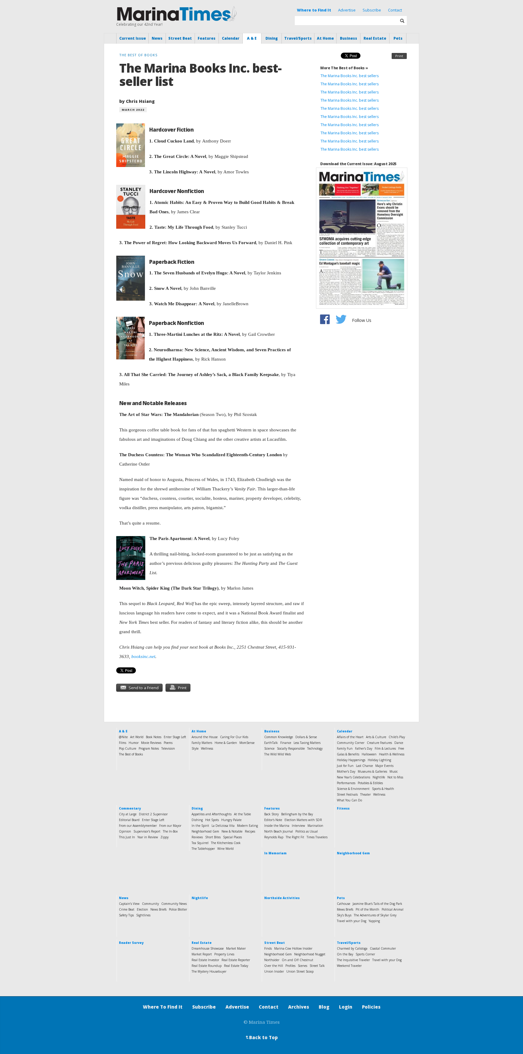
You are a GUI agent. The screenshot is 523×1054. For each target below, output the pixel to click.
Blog (324, 1007)
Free (401, 748)
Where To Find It (163, 1007)
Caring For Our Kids (234, 737)
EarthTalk (271, 743)
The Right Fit (295, 837)
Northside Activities (282, 898)
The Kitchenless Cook (226, 843)
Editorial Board (129, 820)
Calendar (230, 38)
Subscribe (372, 10)
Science (269, 748)
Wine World (225, 848)
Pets (398, 38)
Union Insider (274, 971)
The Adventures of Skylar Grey (375, 915)
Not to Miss (395, 777)
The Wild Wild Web (277, 754)
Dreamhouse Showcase (208, 948)
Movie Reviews (151, 743)
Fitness (343, 808)
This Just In (127, 837)
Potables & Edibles (370, 783)
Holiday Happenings (351, 760)
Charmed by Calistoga (352, 948)
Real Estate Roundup (207, 966)
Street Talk (317, 966)
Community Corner (350, 743)
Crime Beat (126, 909)
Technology (315, 748)
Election (142, 909)
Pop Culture (127, 748)
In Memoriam (275, 853)
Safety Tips (126, 915)
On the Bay (345, 954)
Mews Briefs (345, 909)
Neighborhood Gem (205, 831)
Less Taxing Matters (307, 743)
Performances (346, 783)
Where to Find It (314, 10)
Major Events (384, 766)
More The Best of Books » (344, 68)
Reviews (197, 837)
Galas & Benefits (348, 754)
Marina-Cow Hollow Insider (293, 948)
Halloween (369, 754)
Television (168, 748)
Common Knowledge (278, 737)
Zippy (164, 837)
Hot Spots (212, 820)
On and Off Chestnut (297, 960)
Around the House (205, 737)
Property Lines (224, 954)
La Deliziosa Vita (223, 825)
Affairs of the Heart (350, 737)
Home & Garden (226, 743)
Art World (136, 737)
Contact (395, 10)
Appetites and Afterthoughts (212, 814)
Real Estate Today (236, 966)
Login (345, 1007)
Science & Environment (353, 789)
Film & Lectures (385, 748)
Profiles (290, 966)
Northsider (271, 960)
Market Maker (236, 948)
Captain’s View (129, 904)
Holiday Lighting (379, 760)
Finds (268, 948)
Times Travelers (317, 837)
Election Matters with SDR (303, 820)
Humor (134, 743)
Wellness (207, 748)
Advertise (347, 10)
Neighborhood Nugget (309, 954)
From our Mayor (170, 825)
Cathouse (343, 904)
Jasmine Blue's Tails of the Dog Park (377, 904)
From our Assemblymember (138, 825)
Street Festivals (347, 794)
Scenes (302, 966)
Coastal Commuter (383, 948)
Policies (371, 1007)
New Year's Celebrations (353, 777)
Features (206, 38)
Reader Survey (131, 943)
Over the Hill (273, 966)
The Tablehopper (203, 848)
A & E (252, 38)
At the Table (242, 814)
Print (399, 56)
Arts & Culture (376, 737)
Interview (298, 825)
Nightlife (379, 777)
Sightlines (143, 915)
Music (394, 771)
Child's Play (397, 737)
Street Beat (180, 38)
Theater (365, 794)
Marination (315, 825)
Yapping (374, 921)
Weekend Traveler (349, 966)
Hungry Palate (231, 820)
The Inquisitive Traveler (353, 960)
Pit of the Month (367, 909)
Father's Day (363, 748)
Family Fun (345, 748)
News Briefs (158, 909)
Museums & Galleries (372, 771)
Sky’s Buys (344, 915)
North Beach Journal (278, 831)
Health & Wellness (391, 754)
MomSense (247, 743)
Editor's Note (273, 820)
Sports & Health (383, 789)
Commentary (130, 808)
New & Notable (232, 831)
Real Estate (374, 38)
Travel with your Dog (351, 921)
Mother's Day (346, 771)
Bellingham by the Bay (297, 814)
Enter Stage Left (175, 737)
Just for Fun (345, 766)
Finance (285, 743)
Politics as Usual (306, 831)
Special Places (232, 837)
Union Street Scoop (300, 971)
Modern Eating (247, 825)
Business (348, 38)
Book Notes (153, 737)
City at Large (128, 814)
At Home (325, 38)
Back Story (271, 814)
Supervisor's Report (146, 831)
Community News (174, 904)
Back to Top (261, 1037)
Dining (271, 38)
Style (195, 748)
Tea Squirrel (200, 843)
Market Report (202, 954)
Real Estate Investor (205, 960)
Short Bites (213, 837)
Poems (168, 743)
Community (150, 904)
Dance (398, 743)
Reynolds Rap (273, 837)
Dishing (197, 820)
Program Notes (149, 748)
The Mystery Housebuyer (209, 971)
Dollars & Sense (306, 737)
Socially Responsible (291, 748)
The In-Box (170, 831)
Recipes (250, 831)
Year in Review (147, 837)
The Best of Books (131, 754)
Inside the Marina (276, 825)
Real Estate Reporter (236, 960)
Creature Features (379, 743)
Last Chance (364, 766)
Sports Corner (365, 954)
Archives (298, 1007)
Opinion (125, 831)
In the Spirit (200, 825)
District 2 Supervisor (153, 814)
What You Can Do (349, 800)
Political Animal (392, 909)
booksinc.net (143, 656)
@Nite (123, 737)
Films (122, 743)
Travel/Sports (298, 38)
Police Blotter (178, 909)
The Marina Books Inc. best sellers (350, 76)
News (157, 38)
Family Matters (202, 743)
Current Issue (132, 38)
